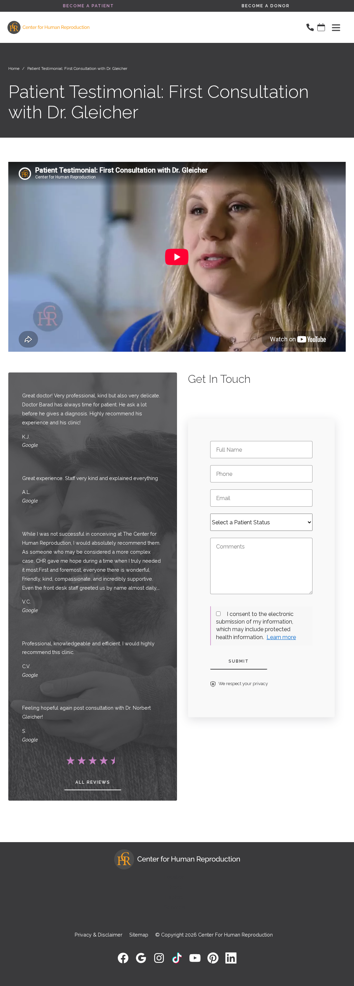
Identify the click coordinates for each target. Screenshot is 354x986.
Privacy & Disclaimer (98, 935)
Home (13, 68)
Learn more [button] (281, 637)
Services (174, 907)
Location (174, 877)
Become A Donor (266, 5)
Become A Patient (88, 5)
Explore (174, 897)
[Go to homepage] (152, 27)
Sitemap (138, 935)
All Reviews (92, 782)
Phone (174, 887)
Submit (239, 661)
